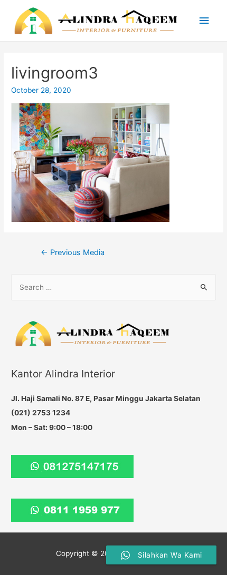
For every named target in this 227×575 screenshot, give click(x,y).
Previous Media (73, 252)
